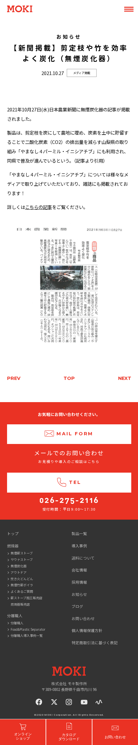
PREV (14, 378)
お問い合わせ (83, 618)
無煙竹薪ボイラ (22, 584)
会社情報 (79, 569)
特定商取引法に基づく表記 (95, 642)
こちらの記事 (38, 206)
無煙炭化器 (19, 565)
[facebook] (39, 702)
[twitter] (54, 702)
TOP (69, 378)
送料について (83, 558)
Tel (75, 482)
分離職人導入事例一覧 (27, 635)
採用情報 (79, 582)
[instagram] (69, 702)
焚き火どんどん (22, 578)
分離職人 (17, 622)
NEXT (124, 378)
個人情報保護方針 (87, 630)
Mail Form (74, 434)
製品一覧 (79, 533)
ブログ (77, 606)
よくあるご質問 (22, 591)
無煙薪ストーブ (22, 553)
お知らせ (79, 594)
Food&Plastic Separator (28, 629)
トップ (13, 533)
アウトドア (19, 572)
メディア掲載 (81, 73)
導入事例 (79, 545)
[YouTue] (84, 702)
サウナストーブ (22, 559)
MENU (128, 9)
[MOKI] (69, 671)
